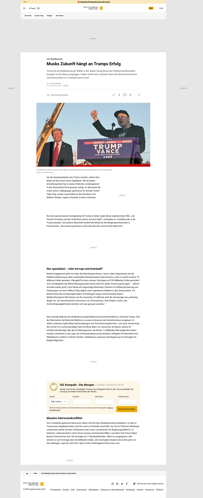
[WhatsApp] (117, 483)
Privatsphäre (55, 490)
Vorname (75, 397)
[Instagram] (113, 483)
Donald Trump (39, 16)
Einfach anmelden (126, 409)
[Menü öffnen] (24, 8)
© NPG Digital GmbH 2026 (34, 489)
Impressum (149, 490)
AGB (72, 490)
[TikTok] (122, 483)
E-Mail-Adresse (123, 397)
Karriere (66, 490)
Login (161, 8)
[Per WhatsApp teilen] (130, 95)
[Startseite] (27, 473)
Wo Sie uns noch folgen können (150, 484)
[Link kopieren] (113, 95)
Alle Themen (59, 16)
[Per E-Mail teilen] (125, 95)
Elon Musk (28, 16)
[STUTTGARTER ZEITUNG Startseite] (93, 8)
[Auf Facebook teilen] (119, 95)
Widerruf (159, 490)
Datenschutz (81, 490)
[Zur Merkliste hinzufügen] (138, 95)
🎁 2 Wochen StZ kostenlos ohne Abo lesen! (93, 2)
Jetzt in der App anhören (59, 95)
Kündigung (130, 490)
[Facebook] (127, 483)
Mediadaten (94, 490)
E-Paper (32, 8)
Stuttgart (49, 16)
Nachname (99, 397)
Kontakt (140, 490)
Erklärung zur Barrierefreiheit (112, 490)
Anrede (52, 397)
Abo (151, 8)
